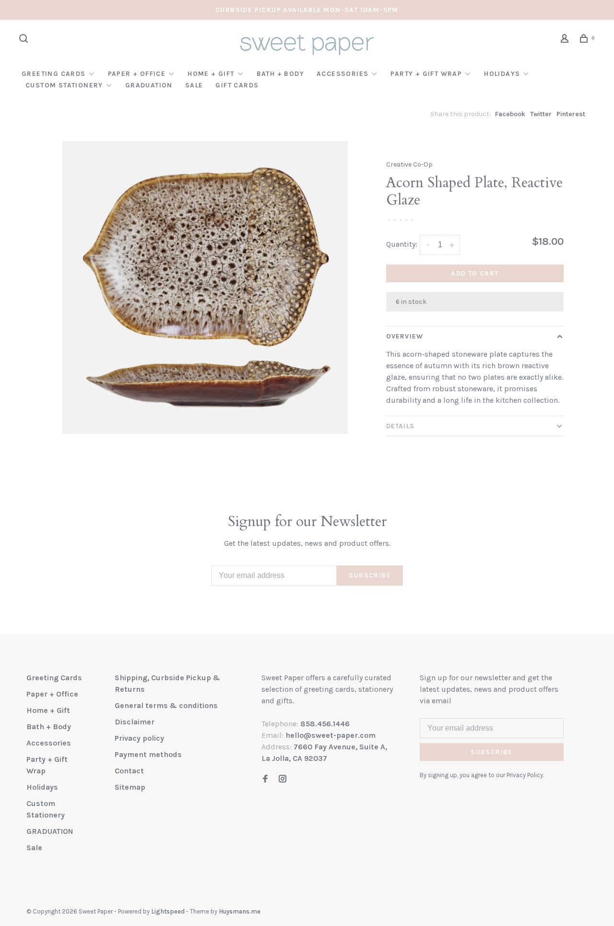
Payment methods (148, 754)
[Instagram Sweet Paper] (282, 779)
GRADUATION (149, 85)
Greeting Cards (54, 74)
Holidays (502, 74)
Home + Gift (211, 74)
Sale (194, 85)
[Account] (566, 40)
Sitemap (130, 787)
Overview (404, 336)
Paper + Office (137, 74)
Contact (129, 770)
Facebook (510, 114)
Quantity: (401, 244)
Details (400, 426)
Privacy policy (139, 738)
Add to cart (474, 273)
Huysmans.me (239, 911)
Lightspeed (168, 911)
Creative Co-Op (409, 164)
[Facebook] (265, 779)
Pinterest (570, 114)
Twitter (541, 114)
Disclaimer (134, 721)
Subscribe (370, 575)
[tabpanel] (205, 287)
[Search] (25, 40)
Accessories (342, 74)
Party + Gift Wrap (426, 74)
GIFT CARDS (237, 85)
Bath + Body (280, 74)
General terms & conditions (166, 705)
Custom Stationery (64, 85)
